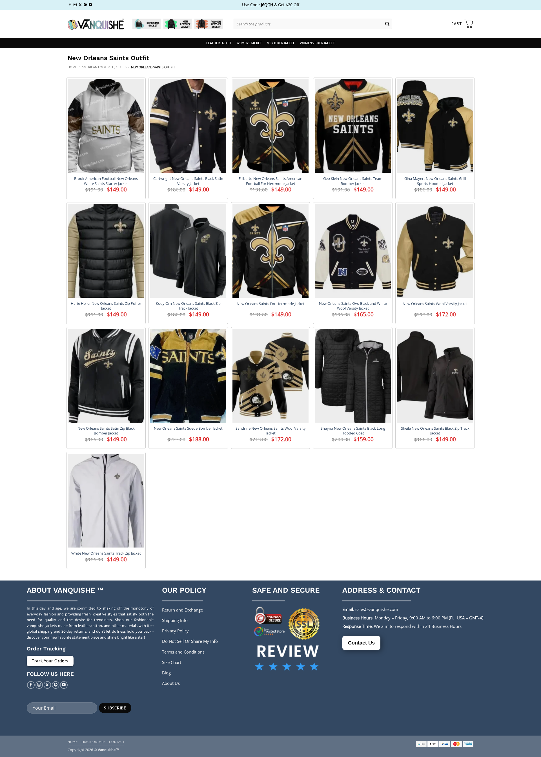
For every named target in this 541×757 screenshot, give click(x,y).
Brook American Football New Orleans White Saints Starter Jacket (106, 181)
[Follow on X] (80, 4)
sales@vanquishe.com (376, 609)
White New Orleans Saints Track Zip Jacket (106, 553)
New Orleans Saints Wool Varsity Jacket (435, 303)
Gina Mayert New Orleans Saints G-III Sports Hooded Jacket (435, 181)
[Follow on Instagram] (75, 4)
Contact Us (361, 643)
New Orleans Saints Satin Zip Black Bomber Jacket (106, 431)
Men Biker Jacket (280, 43)
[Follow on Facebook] (70, 4)
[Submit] (387, 23)
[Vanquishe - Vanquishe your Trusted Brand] (96, 24)
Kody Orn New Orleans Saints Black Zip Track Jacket (188, 306)
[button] (462, 24)
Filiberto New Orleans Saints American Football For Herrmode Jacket (270, 181)
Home (72, 67)
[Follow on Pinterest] (85, 4)
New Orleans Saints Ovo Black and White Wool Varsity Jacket (353, 306)
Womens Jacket (249, 43)
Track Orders (93, 742)
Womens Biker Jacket (317, 43)
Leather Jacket (218, 43)
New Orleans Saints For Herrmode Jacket (271, 303)
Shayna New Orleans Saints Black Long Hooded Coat (353, 431)
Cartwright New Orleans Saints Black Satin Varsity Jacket (188, 181)
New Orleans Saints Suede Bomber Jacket (188, 428)
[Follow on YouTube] (90, 4)
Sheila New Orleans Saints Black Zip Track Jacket (435, 431)
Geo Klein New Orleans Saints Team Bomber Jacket (352, 181)
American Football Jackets (104, 67)
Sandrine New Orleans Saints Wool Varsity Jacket (271, 431)
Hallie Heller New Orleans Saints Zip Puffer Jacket (106, 306)
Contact (116, 742)
